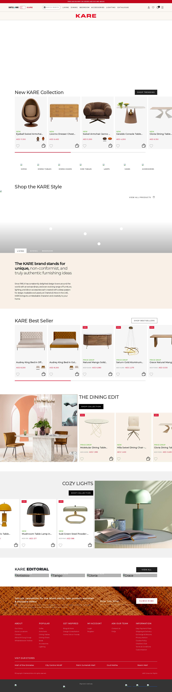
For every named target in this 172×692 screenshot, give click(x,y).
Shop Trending (146, 92)
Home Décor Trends (71, 634)
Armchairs (43, 631)
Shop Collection (91, 407)
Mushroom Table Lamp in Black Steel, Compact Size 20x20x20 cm (36, 534)
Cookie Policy (141, 640)
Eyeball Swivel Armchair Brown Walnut (29, 134)
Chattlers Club (141, 644)
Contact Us (116, 628)
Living (66, 7)
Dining (74, 7)
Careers (18, 634)
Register (90, 631)
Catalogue (123, 7)
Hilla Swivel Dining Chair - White (131, 447)
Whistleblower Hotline (23, 640)
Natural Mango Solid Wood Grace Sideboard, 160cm (96, 362)
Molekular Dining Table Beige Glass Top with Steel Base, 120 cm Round (94, 447)
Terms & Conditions (143, 647)
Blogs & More (68, 628)
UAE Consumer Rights (149, 673)
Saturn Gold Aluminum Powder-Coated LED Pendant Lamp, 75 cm (129, 362)
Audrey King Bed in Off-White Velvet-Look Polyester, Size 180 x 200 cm (29, 362)
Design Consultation (71, 631)
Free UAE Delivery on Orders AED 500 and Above (86, 1)
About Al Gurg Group (23, 637)
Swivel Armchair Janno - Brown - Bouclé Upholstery (96, 134)
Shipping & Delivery (144, 631)
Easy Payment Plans (143, 628)
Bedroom (84, 7)
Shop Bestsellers (144, 321)
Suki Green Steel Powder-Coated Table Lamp (73, 534)
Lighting (110, 7)
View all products (140, 197)
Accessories (97, 7)
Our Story (19, 628)
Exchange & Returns (144, 634)
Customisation (141, 650)
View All (147, 570)
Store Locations (21, 631)
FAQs (114, 631)
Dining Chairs (44, 637)
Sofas (41, 628)
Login (89, 628)
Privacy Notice (62, 607)
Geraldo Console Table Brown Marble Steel (128, 134)
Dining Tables (44, 634)
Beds (41, 640)
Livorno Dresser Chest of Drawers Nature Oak (62, 134)
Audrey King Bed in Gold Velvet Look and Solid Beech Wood (62, 362)
